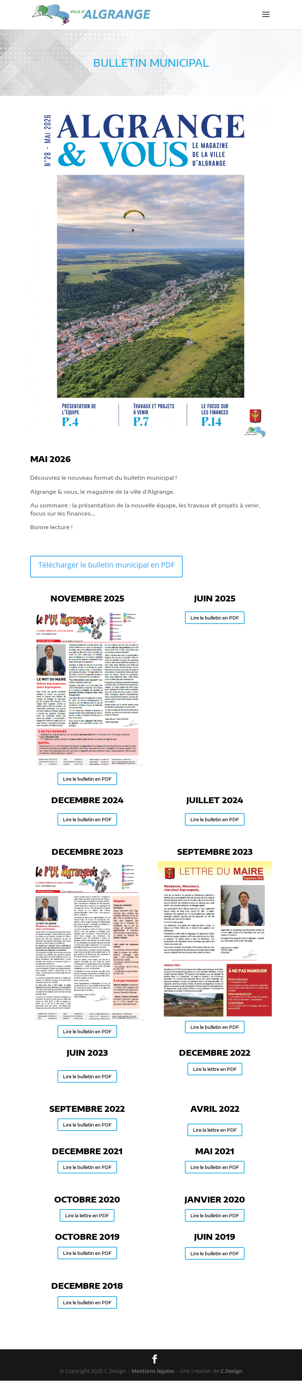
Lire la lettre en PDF (215, 1069)
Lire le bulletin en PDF (87, 779)
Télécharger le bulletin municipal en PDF (106, 565)
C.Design (231, 1370)
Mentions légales (152, 1370)
